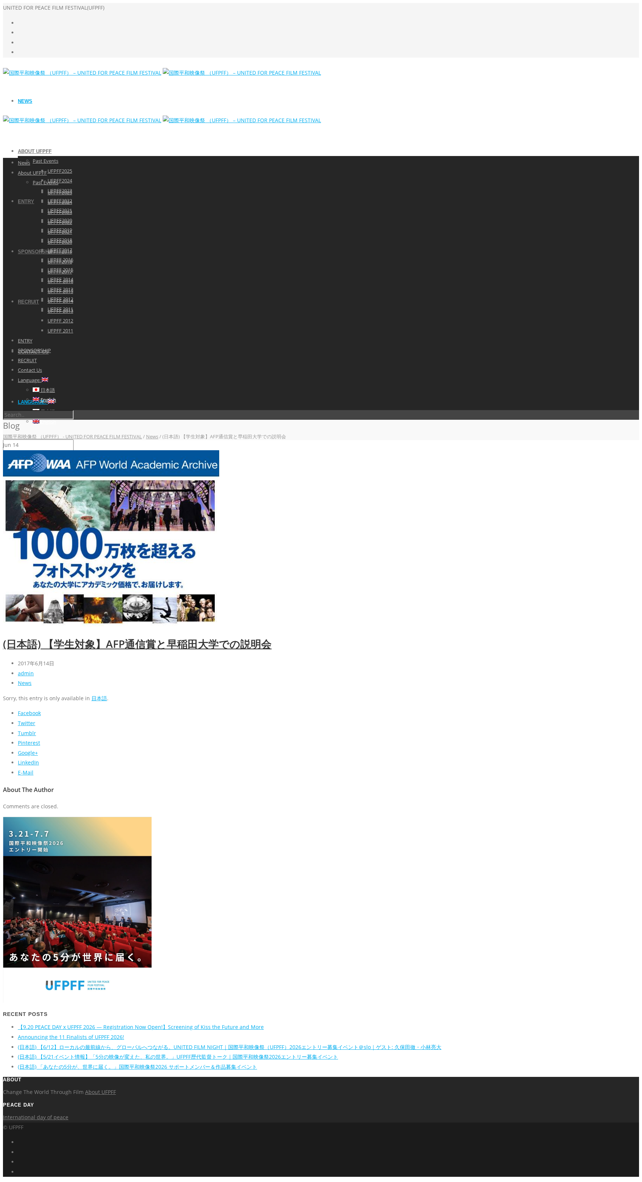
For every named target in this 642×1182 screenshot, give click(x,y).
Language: (30, 380)
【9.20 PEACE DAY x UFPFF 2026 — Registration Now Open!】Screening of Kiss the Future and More (141, 1026)
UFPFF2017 (60, 271)
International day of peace (35, 1117)
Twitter (26, 723)
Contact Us (30, 370)
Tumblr (27, 733)
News (25, 101)
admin (26, 673)
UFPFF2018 (60, 261)
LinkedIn (28, 762)
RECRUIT (28, 302)
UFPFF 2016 (60, 281)
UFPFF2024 (60, 180)
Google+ (28, 752)
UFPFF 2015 (60, 291)
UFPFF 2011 (60, 330)
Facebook (29, 713)
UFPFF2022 (60, 222)
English (47, 421)
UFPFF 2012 (60, 320)
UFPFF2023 (60, 212)
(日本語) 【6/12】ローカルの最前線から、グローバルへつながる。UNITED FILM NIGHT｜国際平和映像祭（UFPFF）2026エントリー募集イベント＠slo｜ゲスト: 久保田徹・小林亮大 (229, 1047)
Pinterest (29, 742)
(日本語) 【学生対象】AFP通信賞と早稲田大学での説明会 (137, 644)
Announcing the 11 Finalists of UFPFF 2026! (71, 1036)
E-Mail (25, 772)
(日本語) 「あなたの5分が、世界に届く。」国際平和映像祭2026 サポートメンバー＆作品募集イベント (137, 1066)
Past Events (45, 161)
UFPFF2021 (60, 231)
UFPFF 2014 (60, 301)
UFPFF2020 (60, 241)
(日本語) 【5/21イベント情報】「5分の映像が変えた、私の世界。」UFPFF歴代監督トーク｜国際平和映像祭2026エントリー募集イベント (178, 1056)
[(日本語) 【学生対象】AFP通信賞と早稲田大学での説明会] (111, 624)
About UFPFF (35, 151)
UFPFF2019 (60, 251)
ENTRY (26, 201)
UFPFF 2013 (60, 311)
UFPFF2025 (60, 171)
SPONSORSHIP (36, 251)
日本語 (47, 390)
